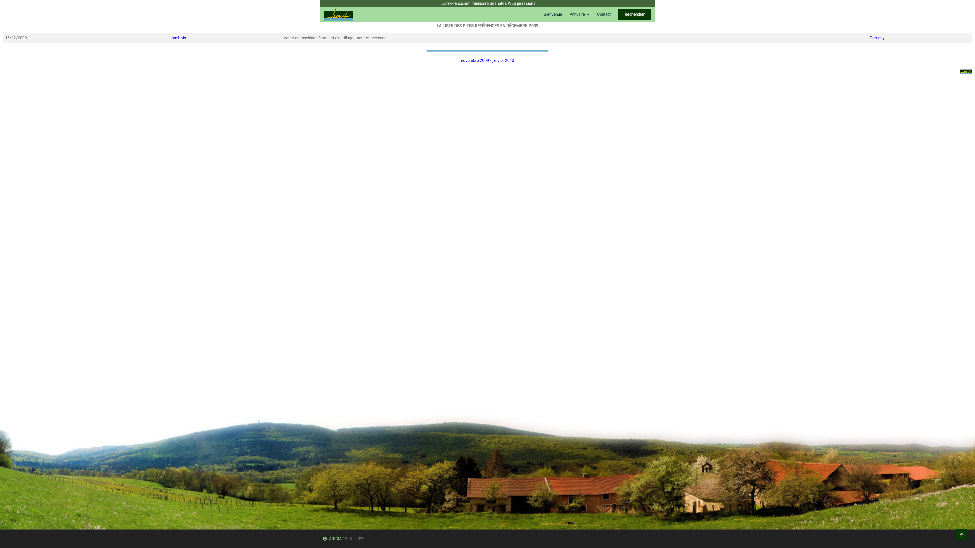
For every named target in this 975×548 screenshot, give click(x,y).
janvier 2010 (503, 60)
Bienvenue (553, 14)
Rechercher (635, 14)
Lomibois (177, 38)
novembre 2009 (475, 60)
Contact (604, 14)
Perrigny (877, 38)
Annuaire (577, 14)
